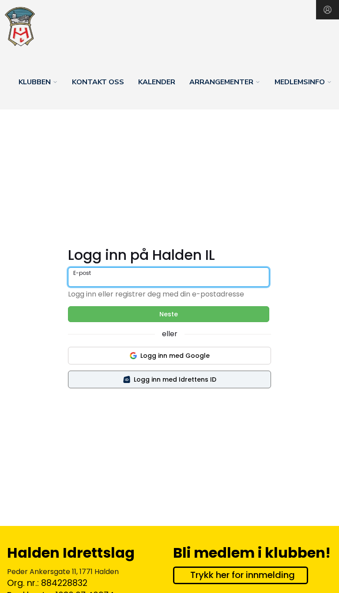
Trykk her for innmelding (242, 575)
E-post (82, 273)
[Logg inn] (327, 10)
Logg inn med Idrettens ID (175, 379)
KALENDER (156, 82)
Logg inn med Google (175, 355)
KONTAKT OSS (98, 82)
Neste (168, 314)
